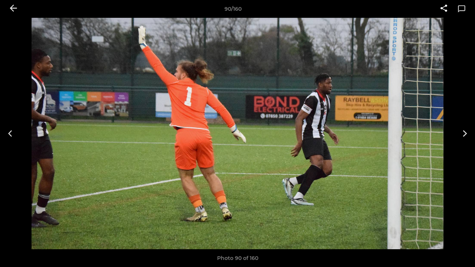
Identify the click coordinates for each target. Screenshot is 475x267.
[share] (443, 9)
